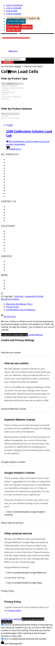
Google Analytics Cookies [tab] (13, 462)
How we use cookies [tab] (11, 352)
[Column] (12, 95)
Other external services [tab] (12, 522)
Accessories (12, 193)
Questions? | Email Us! (19, 27)
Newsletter (11, 283)
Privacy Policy (14, 610)
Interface (18, 296)
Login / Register (16, 21)
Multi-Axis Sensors (15, 168)
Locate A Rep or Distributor (19, 220)
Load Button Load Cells (17, 165)
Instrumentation (14, 176)
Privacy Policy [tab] (7, 591)
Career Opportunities (16, 215)
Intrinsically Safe (14, 187)
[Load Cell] (10, 116)
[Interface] (16, 39)
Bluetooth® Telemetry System (20, 185)
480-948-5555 (13, 29)
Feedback (10, 206)
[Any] (10, 114)
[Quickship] (12, 99)
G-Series (10, 196)
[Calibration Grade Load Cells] (12, 88)
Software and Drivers (16, 267)
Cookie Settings (35, 334)
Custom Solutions (14, 234)
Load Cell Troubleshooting (18, 264)
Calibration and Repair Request (21, 261)
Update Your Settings (11, 619)
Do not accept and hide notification (22, 620)
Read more (15, 149)
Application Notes (14, 239)
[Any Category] (12, 84)
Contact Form (12, 212)
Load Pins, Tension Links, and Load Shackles (27, 173)
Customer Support (15, 209)
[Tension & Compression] (10, 118)
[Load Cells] (12, 90)
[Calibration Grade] (12, 92)
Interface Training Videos (18, 250)
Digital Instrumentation (17, 179)
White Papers (12, 248)
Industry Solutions (15, 236)
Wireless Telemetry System (19, 182)
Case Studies (12, 245)
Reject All (23, 334)
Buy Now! (13, 141)
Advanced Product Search (21, 18)
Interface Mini (13, 162)
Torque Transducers (16, 170)
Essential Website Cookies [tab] (13, 408)
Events (9, 280)
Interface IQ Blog (14, 285)
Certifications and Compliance (20, 217)
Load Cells (11, 159)
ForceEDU (11, 231)
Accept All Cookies (10, 334)
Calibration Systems (15, 190)
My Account (13, 24)
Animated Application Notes (19, 242)
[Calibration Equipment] (12, 86)
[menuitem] (30, 304)
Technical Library (14, 269)
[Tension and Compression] (12, 97)
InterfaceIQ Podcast (16, 288)
